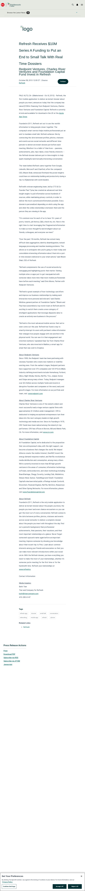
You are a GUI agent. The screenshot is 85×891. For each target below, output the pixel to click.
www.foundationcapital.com (34, 492)
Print (6, 651)
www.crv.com (48, 432)
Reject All (74, 886)
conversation (54, 613)
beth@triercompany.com (28, 594)
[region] (42, 882)
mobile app (34, 617)
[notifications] (77, 5)
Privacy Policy (7, 882)
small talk (43, 613)
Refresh (22, 83)
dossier (33, 613)
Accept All (59, 886)
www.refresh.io (25, 569)
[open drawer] (82, 5)
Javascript (8, 664)
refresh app (23, 613)
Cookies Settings (9, 886)
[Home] (11, 5)
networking (23, 617)
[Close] (81, 876)
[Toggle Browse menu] (76, 12)
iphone (52, 617)
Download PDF (9, 654)
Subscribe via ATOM (12, 661)
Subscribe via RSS (11, 658)
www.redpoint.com (35, 394)
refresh (44, 617)
